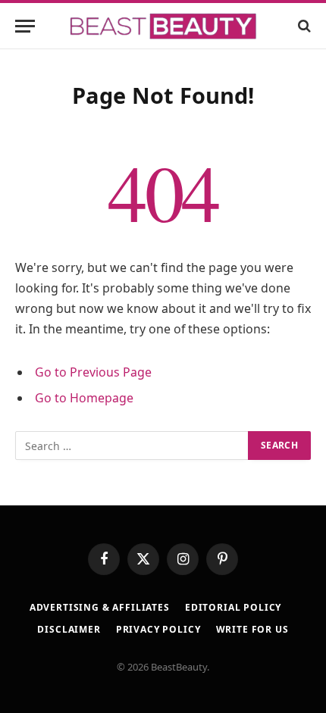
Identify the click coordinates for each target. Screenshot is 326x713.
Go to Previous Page (93, 372)
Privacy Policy (158, 629)
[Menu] (25, 26)
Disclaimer (68, 629)
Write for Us (252, 629)
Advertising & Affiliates (100, 607)
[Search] (303, 26)
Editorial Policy (233, 607)
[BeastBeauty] (163, 26)
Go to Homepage (84, 397)
